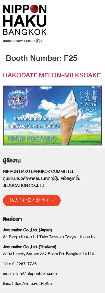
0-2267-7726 (24, 263)
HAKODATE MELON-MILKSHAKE (52, 75)
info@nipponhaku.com (36, 273)
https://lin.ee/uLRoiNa (32, 283)
